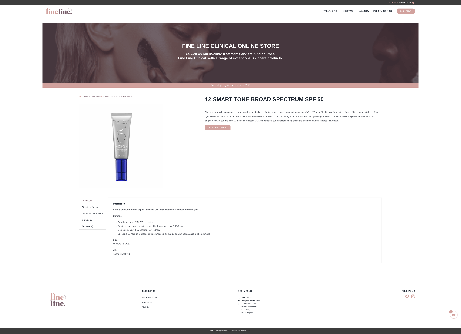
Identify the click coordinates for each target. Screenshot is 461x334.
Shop (86, 96)
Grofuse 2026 (245, 331)
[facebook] (407, 296)
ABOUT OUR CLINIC (150, 298)
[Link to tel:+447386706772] (413, 3)
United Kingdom (247, 313)
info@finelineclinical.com (251, 301)
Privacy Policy (221, 331)
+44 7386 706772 (405, 2)
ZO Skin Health (95, 96)
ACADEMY (146, 307)
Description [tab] (87, 200)
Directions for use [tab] (90, 207)
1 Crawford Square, (249, 304)
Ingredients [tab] (87, 220)
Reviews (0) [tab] (87, 226)
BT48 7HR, (245, 310)
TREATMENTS (147, 302)
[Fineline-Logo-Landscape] (58, 289)
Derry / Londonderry (249, 307)
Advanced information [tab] (92, 213)
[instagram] (413, 296)
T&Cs (212, 331)
